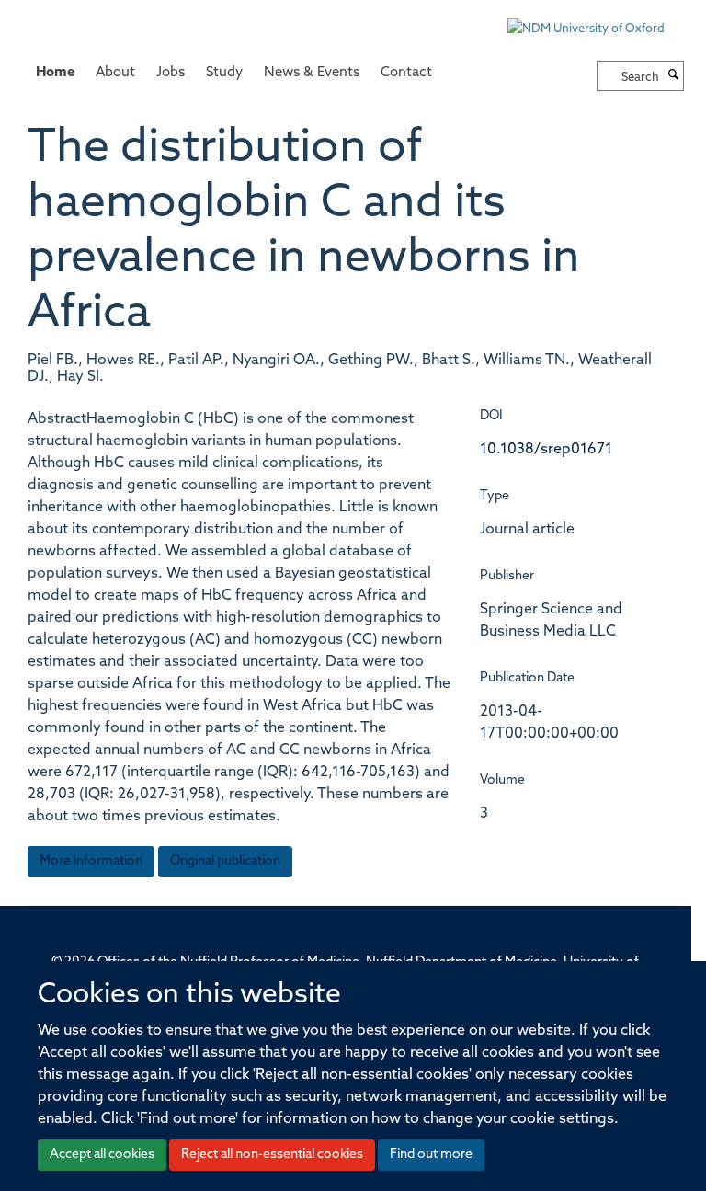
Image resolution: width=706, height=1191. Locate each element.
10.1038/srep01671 (546, 449)
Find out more (431, 1155)
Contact (406, 73)
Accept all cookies (102, 1155)
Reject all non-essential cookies (272, 1155)
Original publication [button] (225, 861)
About (115, 73)
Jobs (170, 73)
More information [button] (91, 861)
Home (55, 73)
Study (224, 73)
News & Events (311, 73)
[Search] (674, 76)
